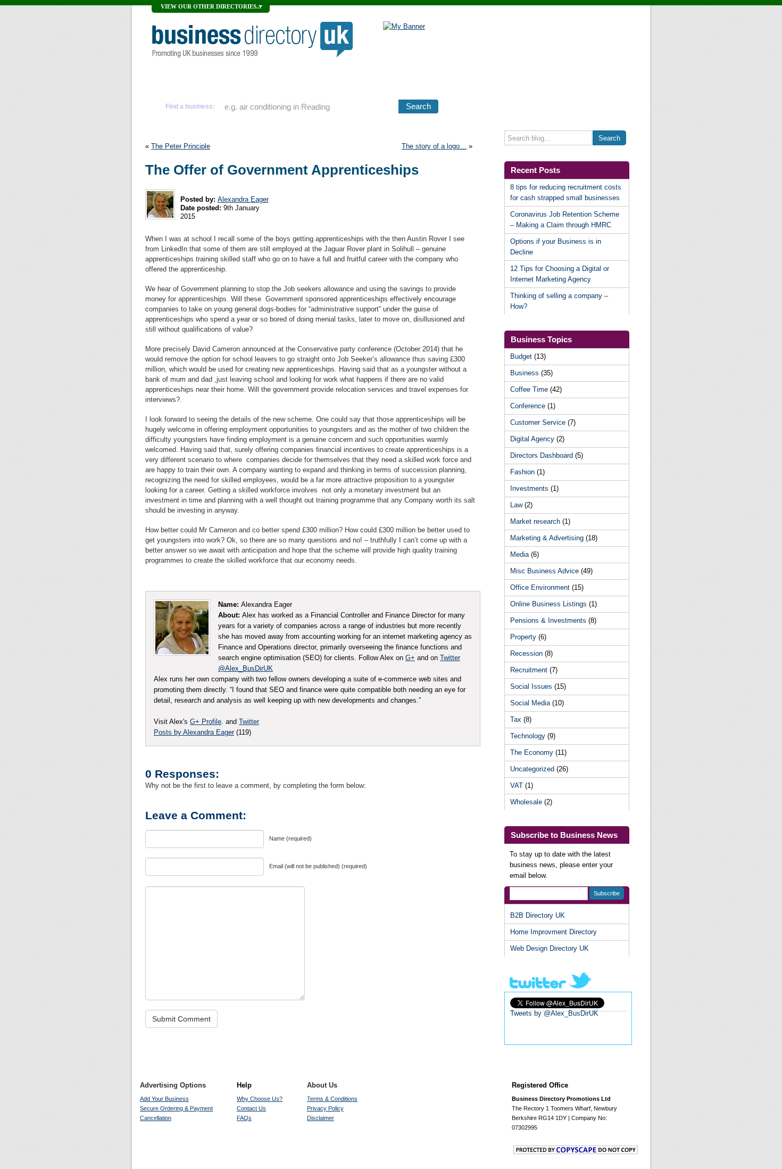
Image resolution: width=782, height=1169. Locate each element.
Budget (521, 356)
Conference (527, 406)
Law (516, 505)
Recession (526, 653)
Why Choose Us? (442, 81)
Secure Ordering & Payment (176, 1108)
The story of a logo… (434, 146)
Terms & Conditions (332, 1099)
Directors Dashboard (541, 455)
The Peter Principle (180, 146)
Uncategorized (532, 769)
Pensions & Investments (548, 620)
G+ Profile (205, 722)
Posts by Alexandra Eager (194, 732)
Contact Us (251, 1108)
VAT (516, 785)
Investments (529, 488)
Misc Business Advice (544, 571)
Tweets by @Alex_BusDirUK (554, 1013)
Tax (515, 719)
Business (524, 373)
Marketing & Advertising (547, 538)
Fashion (522, 472)
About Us (322, 1085)
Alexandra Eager (243, 199)
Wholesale (526, 802)
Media (519, 554)
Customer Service (537, 422)
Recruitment (528, 670)
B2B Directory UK (537, 915)
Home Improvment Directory (553, 932)
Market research (535, 521)
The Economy (531, 752)
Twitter (249, 722)
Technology (527, 736)
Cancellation (155, 1118)
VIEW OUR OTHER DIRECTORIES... (211, 6)
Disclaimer (320, 1118)
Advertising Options (359, 81)
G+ (410, 658)
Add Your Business (270, 81)
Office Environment (540, 587)
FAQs (244, 1118)
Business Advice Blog (579, 81)
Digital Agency (532, 439)
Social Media (530, 703)
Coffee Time (529, 389)
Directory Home (191, 81)
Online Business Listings (548, 604)
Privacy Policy (325, 1108)
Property (523, 637)
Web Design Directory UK (549, 948)
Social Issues (531, 686)
